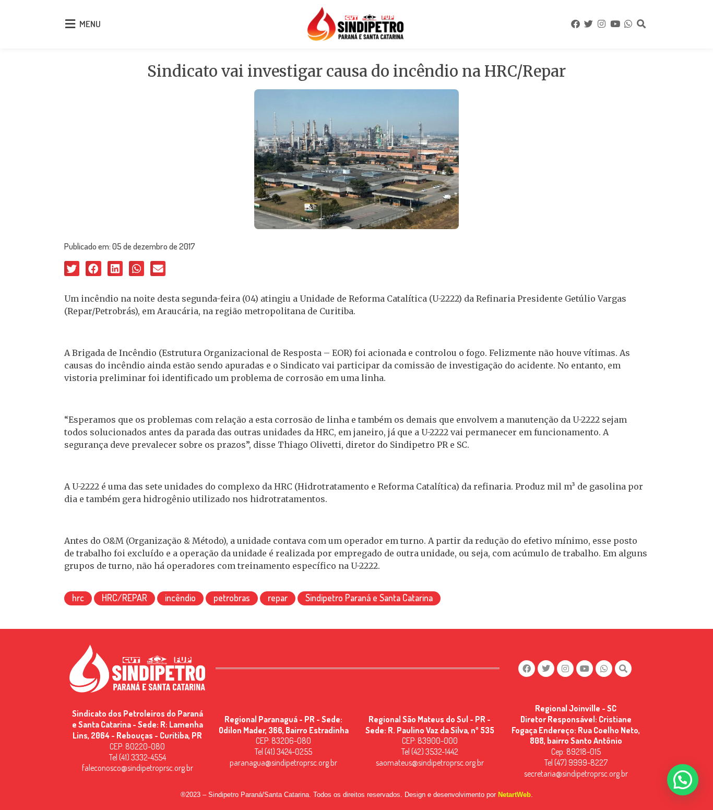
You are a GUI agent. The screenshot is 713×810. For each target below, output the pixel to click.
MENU (90, 23)
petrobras (231, 597)
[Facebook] (575, 24)
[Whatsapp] (628, 24)
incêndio (180, 597)
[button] (71, 268)
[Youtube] (615, 24)
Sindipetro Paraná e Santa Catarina (369, 597)
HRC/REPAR (124, 597)
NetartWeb (514, 795)
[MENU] (70, 24)
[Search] (641, 24)
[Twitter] (588, 24)
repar (278, 597)
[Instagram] (602, 24)
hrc (78, 597)
